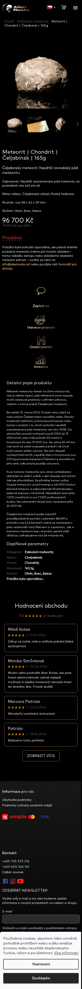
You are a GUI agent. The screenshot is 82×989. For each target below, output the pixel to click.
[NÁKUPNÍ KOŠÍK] (65, 7)
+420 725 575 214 (15, 861)
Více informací (66, 953)
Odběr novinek (12, 872)
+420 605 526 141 (15, 866)
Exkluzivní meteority (39, 552)
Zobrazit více (41, 756)
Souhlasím (41, 978)
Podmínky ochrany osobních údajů (27, 805)
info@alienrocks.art (16, 264)
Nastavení (41, 964)
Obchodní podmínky (16, 800)
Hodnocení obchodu (41, 606)
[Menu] (75, 7)
